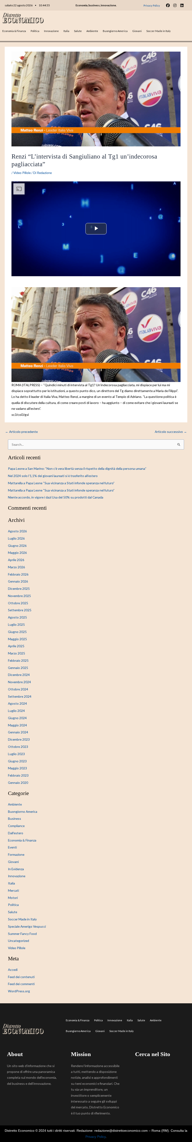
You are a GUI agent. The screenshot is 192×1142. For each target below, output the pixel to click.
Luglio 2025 (16, 624)
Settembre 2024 (19, 696)
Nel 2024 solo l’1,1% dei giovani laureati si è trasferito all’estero (53, 476)
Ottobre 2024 (18, 689)
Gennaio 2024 (18, 732)
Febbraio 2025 (18, 660)
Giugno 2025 (17, 632)
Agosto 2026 (17, 531)
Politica (35, 30)
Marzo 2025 (16, 653)
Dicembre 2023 (19, 739)
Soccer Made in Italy (158, 30)
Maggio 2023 (17, 768)
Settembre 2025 (19, 610)
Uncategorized (18, 941)
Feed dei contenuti (21, 977)
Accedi (13, 970)
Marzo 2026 (16, 567)
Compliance (16, 826)
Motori (13, 898)
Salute (78, 30)
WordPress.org (19, 991)
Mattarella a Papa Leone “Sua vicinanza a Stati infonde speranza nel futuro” (61, 483)
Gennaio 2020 (18, 783)
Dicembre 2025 (19, 588)
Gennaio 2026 (18, 581)
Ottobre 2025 (18, 603)
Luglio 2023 (16, 754)
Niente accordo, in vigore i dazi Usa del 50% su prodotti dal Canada (55, 497)
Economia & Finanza (14, 30)
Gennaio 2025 (18, 668)
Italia (66, 30)
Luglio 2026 (16, 538)
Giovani (137, 30)
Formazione (16, 854)
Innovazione (51, 30)
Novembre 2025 (19, 596)
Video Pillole (22, 173)
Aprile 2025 (16, 646)
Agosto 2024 (17, 703)
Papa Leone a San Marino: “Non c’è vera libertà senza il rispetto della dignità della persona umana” (77, 468)
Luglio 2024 (16, 711)
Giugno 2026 (17, 546)
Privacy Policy (95, 1136)
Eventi (12, 847)
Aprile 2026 (16, 560)
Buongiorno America (115, 30)
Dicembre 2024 (19, 675)
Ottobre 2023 (18, 747)
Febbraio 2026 (18, 574)
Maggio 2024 (17, 725)
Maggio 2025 (17, 639)
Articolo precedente (21, 431)
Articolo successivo (171, 431)
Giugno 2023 (17, 761)
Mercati (13, 890)
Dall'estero (15, 833)
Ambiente (92, 30)
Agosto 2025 (17, 617)
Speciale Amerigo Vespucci (27, 926)
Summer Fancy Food (22, 934)
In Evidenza (16, 869)
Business (14, 818)
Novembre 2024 (19, 682)
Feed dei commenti (21, 984)
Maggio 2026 (17, 553)
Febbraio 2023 (18, 775)
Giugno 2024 (17, 718)
